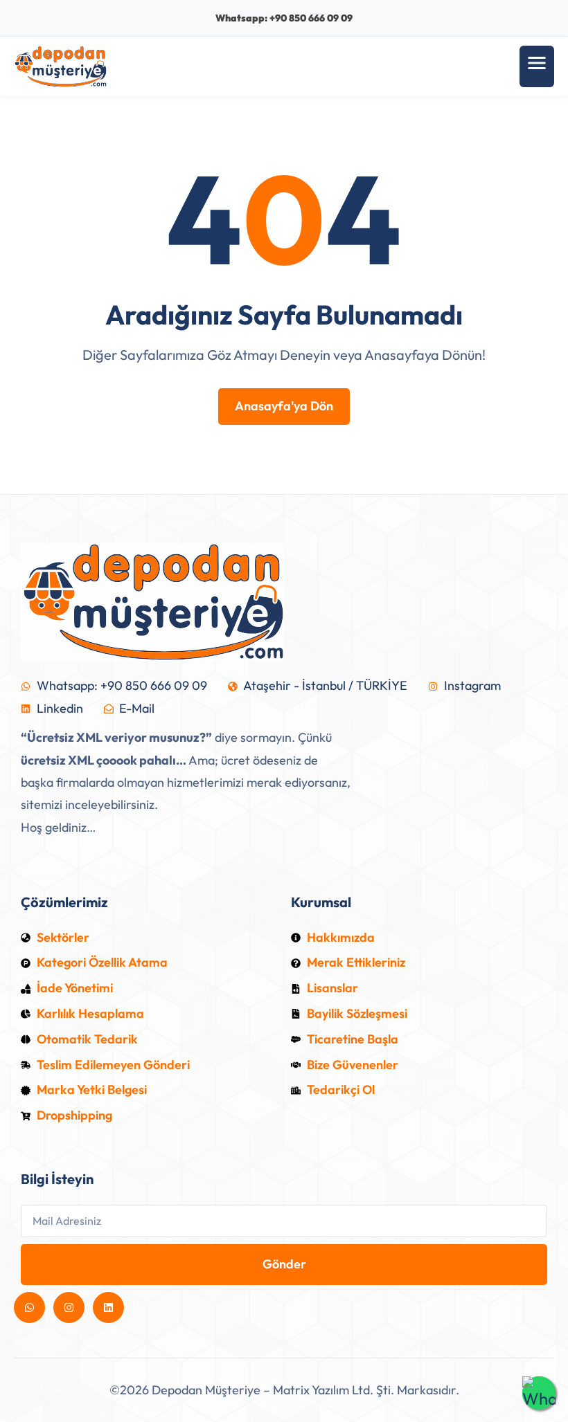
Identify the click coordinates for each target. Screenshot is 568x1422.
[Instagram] (69, 1307)
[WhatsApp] (539, 1393)
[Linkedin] (108, 1307)
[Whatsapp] (29, 1307)
